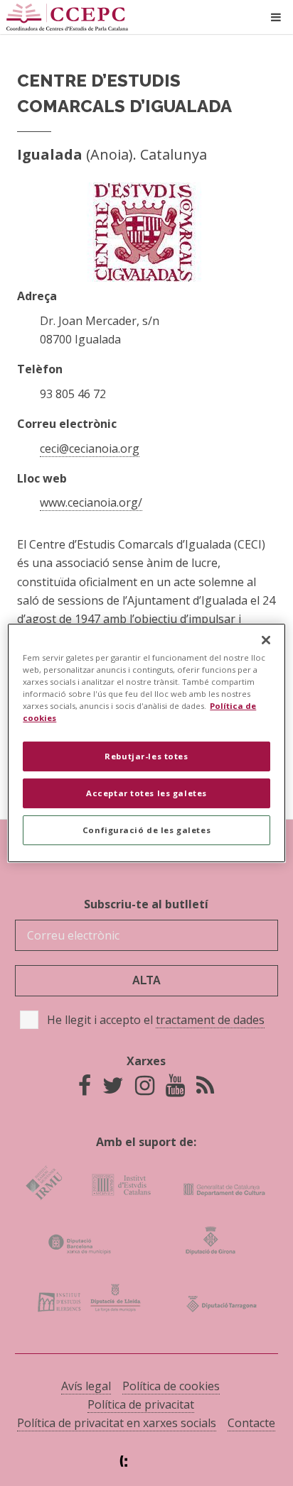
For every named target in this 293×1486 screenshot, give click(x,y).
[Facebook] (84, 1089)
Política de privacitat (140, 1404)
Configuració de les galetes (146, 830)
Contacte (251, 1423)
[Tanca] (266, 640)
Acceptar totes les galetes (146, 793)
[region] (146, 743)
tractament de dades (210, 1020)
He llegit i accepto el (156, 1020)
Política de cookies (171, 1386)
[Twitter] (113, 1089)
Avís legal (86, 1386)
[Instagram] (144, 1089)
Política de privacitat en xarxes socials (116, 1423)
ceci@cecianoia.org (89, 448)
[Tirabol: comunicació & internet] (146, 1461)
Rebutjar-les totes (146, 756)
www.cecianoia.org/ (91, 502)
